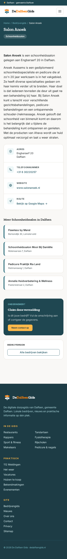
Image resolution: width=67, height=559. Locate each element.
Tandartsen (41, 432)
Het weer (9, 469)
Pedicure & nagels (45, 447)
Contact (8, 521)
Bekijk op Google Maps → (32, 203)
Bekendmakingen (14, 484)
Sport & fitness (12, 442)
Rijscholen (40, 442)
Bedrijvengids (19, 23)
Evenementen (11, 489)
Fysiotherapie (43, 437)
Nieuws (8, 511)
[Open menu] (59, 11)
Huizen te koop (12, 479)
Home (7, 23)
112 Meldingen (12, 464)
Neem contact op (20, 327)
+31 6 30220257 (26, 171)
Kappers (8, 437)
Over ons (9, 516)
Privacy (8, 526)
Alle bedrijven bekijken (33, 352)
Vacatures (9, 474)
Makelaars (10, 447)
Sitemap (8, 531)
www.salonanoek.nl (28, 187)
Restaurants (11, 432)
